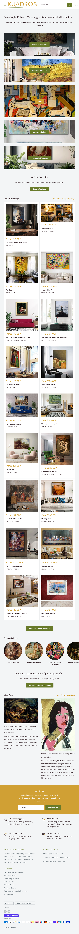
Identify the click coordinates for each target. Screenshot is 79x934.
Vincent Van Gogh (47, 231)
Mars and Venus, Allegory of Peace (18, 337)
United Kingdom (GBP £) (23, 903)
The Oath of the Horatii (14, 519)
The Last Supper (47, 566)
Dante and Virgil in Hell (49, 471)
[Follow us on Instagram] (9, 911)
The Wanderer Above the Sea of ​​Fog (54, 337)
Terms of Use (9, 882)
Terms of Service (10, 888)
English (7, 903)
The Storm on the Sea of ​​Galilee (17, 243)
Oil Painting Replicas (11, 879)
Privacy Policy (9, 885)
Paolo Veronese (11, 427)
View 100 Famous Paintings (39, 628)
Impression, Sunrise (48, 613)
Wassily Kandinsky (47, 293)
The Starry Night (47, 228)
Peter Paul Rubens (12, 569)
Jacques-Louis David (48, 387)
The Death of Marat (48, 385)
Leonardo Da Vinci (47, 569)
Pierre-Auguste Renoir (13, 616)
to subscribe (53, 808)
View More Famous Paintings (64, 199)
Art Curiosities (9, 894)
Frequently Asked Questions (14, 872)
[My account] (76, 5)
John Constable (11, 472)
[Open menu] (5, 4)
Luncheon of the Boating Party (16, 613)
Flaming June (46, 519)
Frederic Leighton (47, 521)
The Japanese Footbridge (50, 424)
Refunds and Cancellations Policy (16, 891)
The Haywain (10, 469)
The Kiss (9, 290)
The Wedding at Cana (13, 424)
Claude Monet (46, 427)
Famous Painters (10, 875)
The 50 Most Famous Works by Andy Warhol (58, 754)
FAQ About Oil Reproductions (40, 685)
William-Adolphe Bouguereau (51, 474)
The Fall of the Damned (14, 566)
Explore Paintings (39, 189)
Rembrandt (9, 245)
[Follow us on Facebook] (5, 911)
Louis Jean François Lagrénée (16, 340)
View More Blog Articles (66, 695)
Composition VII (46, 290)
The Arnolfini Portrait (13, 385)
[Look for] (69, 5)
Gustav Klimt (10, 293)
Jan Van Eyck (10, 387)
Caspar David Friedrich (49, 340)
